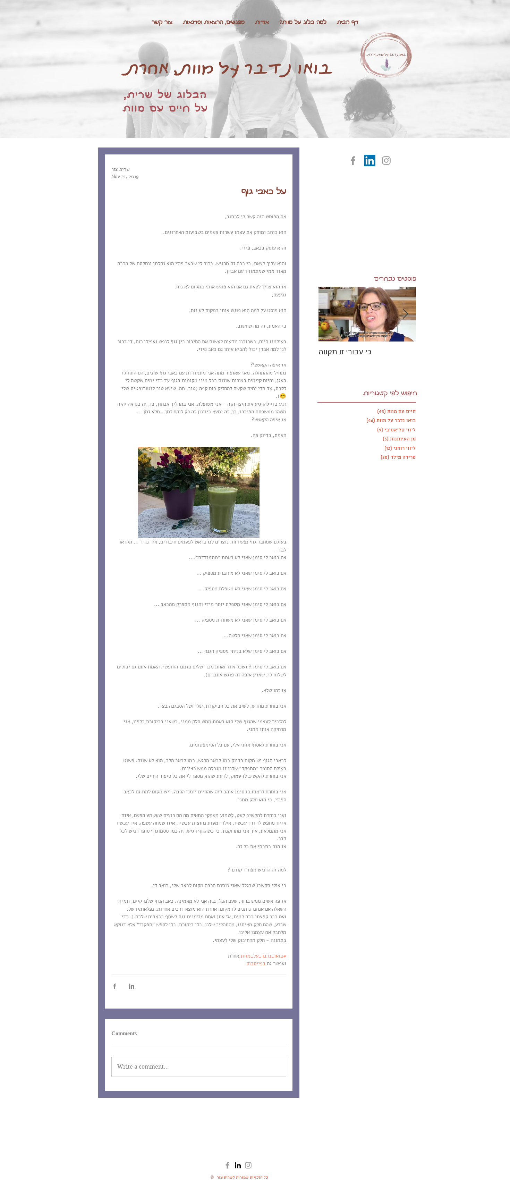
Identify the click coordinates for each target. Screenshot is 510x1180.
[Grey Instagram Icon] (386, 160)
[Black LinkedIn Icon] (237, 1165)
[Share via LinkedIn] (131, 986)
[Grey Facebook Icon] (353, 160)
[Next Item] (405, 313)
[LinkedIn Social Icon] (369, 160)
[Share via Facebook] (114, 986)
